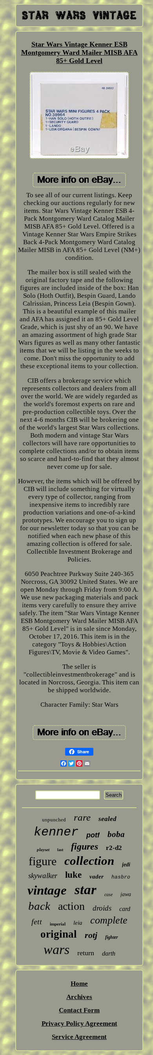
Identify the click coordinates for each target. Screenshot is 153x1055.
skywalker (42, 875)
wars (56, 949)
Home (79, 983)
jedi (126, 865)
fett (36, 921)
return (85, 953)
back (39, 906)
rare (82, 817)
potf (93, 835)
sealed (107, 819)
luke (73, 875)
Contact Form (79, 1010)
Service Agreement (79, 1037)
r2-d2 (114, 848)
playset (43, 849)
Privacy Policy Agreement (79, 1023)
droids (102, 908)
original (58, 934)
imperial (58, 924)
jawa (125, 894)
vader (96, 876)
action (71, 906)
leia (77, 923)
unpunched (54, 820)
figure (42, 861)
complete (109, 920)
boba (116, 834)
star (86, 889)
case (108, 894)
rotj (91, 935)
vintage (47, 890)
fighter (111, 937)
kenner (56, 832)
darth (108, 953)
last (60, 850)
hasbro (120, 877)
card (124, 909)
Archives (79, 997)
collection (89, 861)
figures (84, 846)
